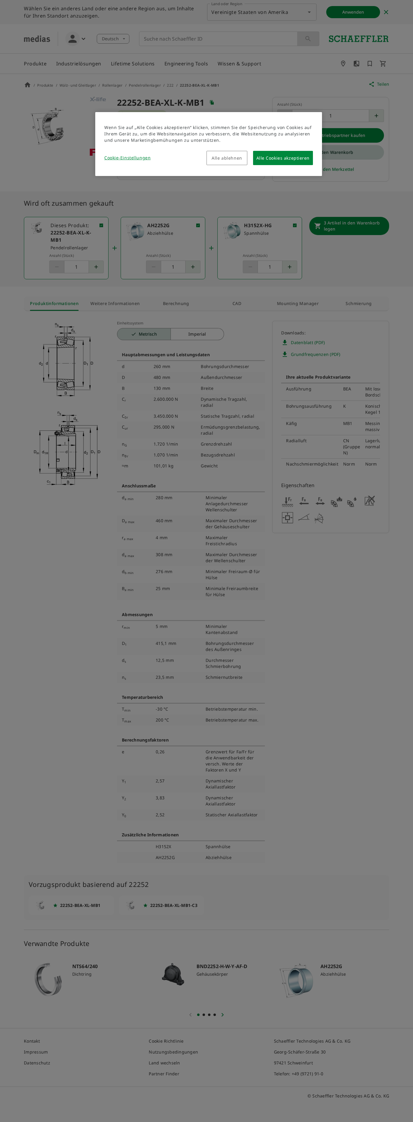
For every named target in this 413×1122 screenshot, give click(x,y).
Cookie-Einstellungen (127, 158)
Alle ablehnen (227, 158)
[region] (208, 144)
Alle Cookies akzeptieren (283, 158)
